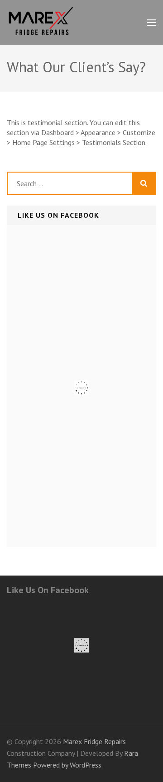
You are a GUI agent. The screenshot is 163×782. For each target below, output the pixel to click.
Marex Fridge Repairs (94, 741)
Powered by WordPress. (68, 764)
